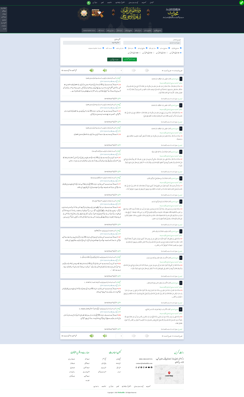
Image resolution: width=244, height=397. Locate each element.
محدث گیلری (72, 376)
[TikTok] (139, 367)
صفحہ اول (152, 3)
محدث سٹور (87, 359)
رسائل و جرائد (4, 26)
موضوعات (109, 3)
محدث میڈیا (4, 20)
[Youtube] (149, 367)
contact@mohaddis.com (144, 363)
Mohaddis (121, 392)
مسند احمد (101, 30)
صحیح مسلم (147, 30)
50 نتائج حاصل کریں (147, 53)
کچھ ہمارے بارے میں (133, 3)
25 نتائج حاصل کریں (161, 53)
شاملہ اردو (4, 29)
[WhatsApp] (136, 367)
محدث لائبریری (3, 8)
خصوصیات (144, 3)
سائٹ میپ (96, 386)
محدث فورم (4, 14)
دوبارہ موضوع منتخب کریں (129, 59)
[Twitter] (146, 367)
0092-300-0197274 (145, 359)
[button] (89, 3)
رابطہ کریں (95, 3)
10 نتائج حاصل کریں (174, 53)
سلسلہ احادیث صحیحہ (89, 30)
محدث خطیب (86, 376)
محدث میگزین (3, 17)
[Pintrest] (141, 367)
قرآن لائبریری (3, 23)
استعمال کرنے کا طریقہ (120, 3)
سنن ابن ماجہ (110, 30)
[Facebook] (151, 367)
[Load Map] (169, 374)
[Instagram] (143, 367)
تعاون (102, 3)
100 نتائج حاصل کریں (133, 53)
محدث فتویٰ (4, 11)
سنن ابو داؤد (138, 30)
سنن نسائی (119, 30)
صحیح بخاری (157, 30)
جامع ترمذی (128, 30)
